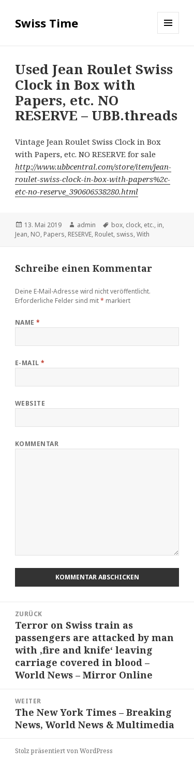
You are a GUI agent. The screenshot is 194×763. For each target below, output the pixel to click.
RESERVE (80, 234)
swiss (124, 234)
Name (27, 322)
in (159, 224)
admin (86, 224)
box (117, 224)
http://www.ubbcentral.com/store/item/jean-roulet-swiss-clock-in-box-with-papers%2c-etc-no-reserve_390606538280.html (93, 179)
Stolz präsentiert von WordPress (64, 750)
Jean (21, 234)
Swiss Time (46, 23)
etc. (149, 224)
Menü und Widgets (168, 33)
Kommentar (36, 443)
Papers (54, 234)
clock (133, 224)
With (143, 234)
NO (35, 234)
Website (30, 403)
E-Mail (30, 362)
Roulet (104, 234)
